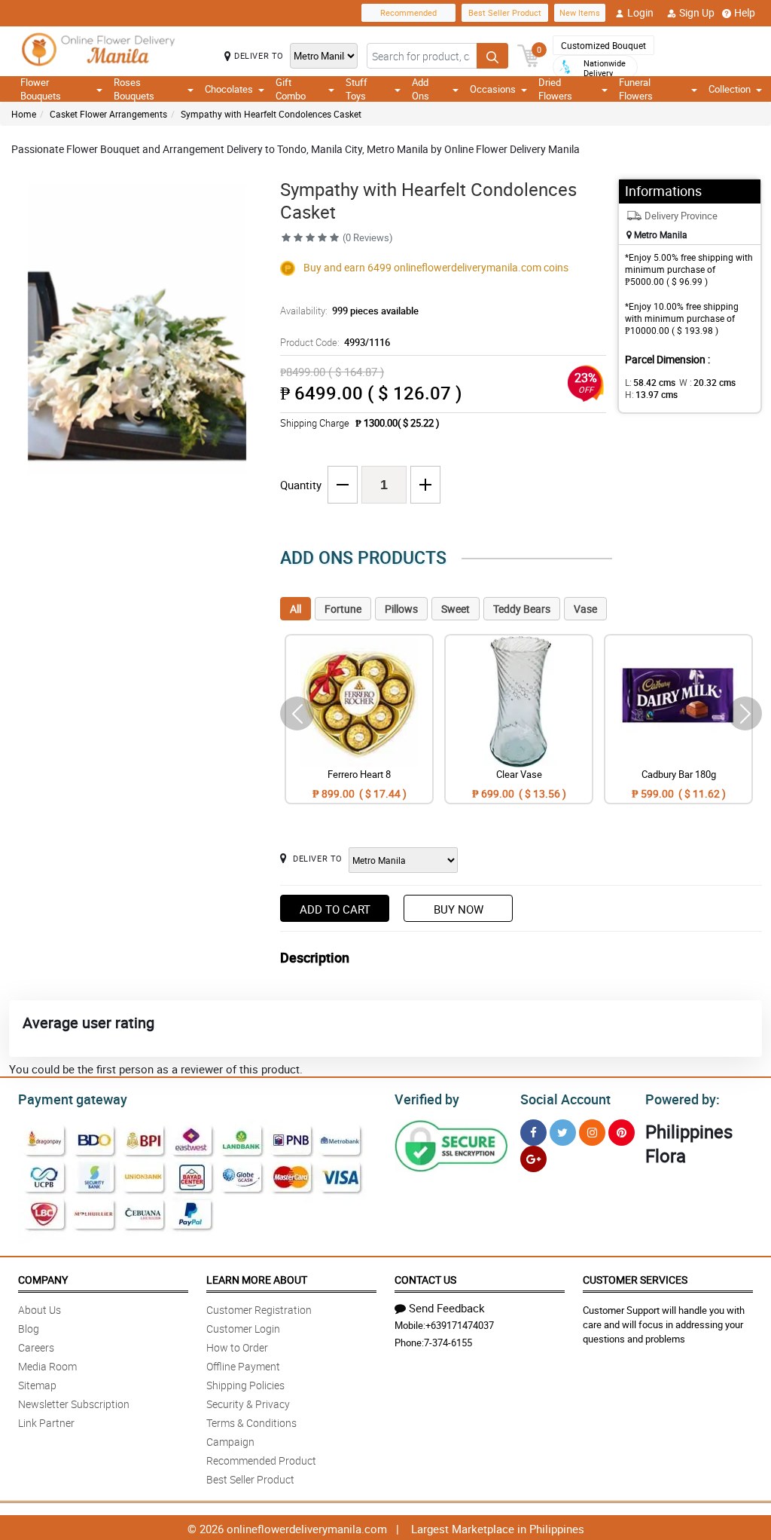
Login (640, 12)
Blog (28, 1328)
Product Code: (335, 342)
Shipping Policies (245, 1385)
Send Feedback (447, 1307)
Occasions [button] (493, 89)
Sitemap (37, 1385)
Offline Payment (243, 1366)
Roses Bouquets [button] (134, 89)
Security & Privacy (248, 1404)
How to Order (237, 1347)
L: (650, 382)
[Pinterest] (621, 1132)
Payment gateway (72, 1099)
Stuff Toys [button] (356, 89)
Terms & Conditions (251, 1423)
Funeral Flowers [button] (636, 89)
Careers (36, 1347)
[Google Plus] (533, 1159)
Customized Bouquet (603, 45)
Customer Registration (259, 1310)
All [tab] (295, 609)
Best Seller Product (504, 12)
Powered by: (682, 1099)
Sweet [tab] (455, 609)
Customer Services (635, 1279)
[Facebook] (533, 1132)
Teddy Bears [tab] (521, 609)
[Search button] (492, 56)
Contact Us (425, 1279)
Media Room (47, 1366)
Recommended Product (261, 1460)
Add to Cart (335, 909)
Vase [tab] (585, 609)
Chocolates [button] (229, 89)
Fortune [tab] (343, 609)
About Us (39, 1310)
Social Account (565, 1099)
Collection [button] (730, 89)
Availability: (349, 310)
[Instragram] (592, 1132)
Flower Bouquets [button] (40, 89)
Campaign (230, 1441)
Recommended (408, 12)
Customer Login (243, 1328)
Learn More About (256, 1279)
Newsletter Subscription (74, 1404)
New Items (579, 12)
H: (651, 394)
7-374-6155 (448, 1342)
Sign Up (697, 12)
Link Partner (46, 1423)
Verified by (427, 1099)
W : (707, 382)
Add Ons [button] (420, 89)
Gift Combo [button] (291, 89)
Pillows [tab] (401, 609)
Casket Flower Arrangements (108, 114)
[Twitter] (563, 1132)
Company (43, 1279)
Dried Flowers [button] (555, 89)
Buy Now (458, 909)
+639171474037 (459, 1325)
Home (23, 114)
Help (744, 12)
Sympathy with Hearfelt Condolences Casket (271, 114)
